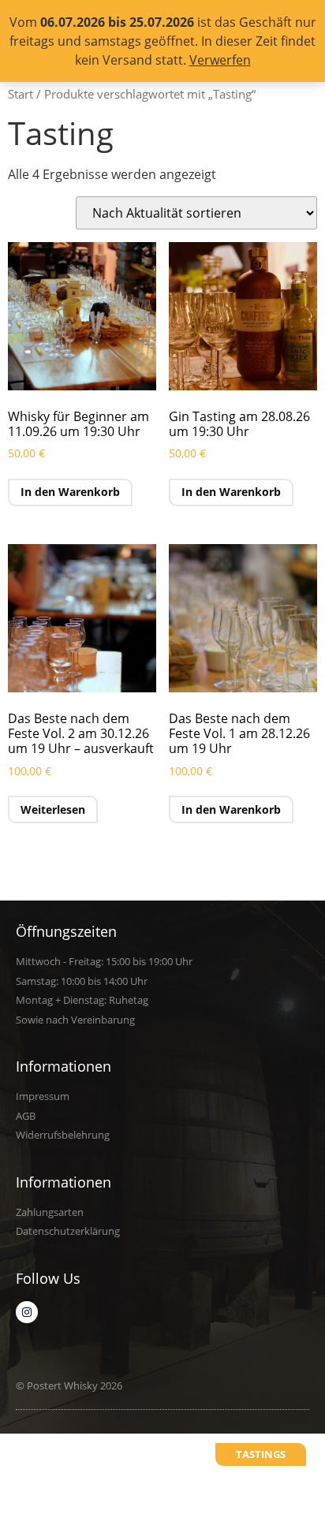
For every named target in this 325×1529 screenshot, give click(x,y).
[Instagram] (27, 1312)
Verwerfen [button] (220, 60)
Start (20, 94)
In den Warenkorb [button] (70, 491)
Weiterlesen (53, 809)
